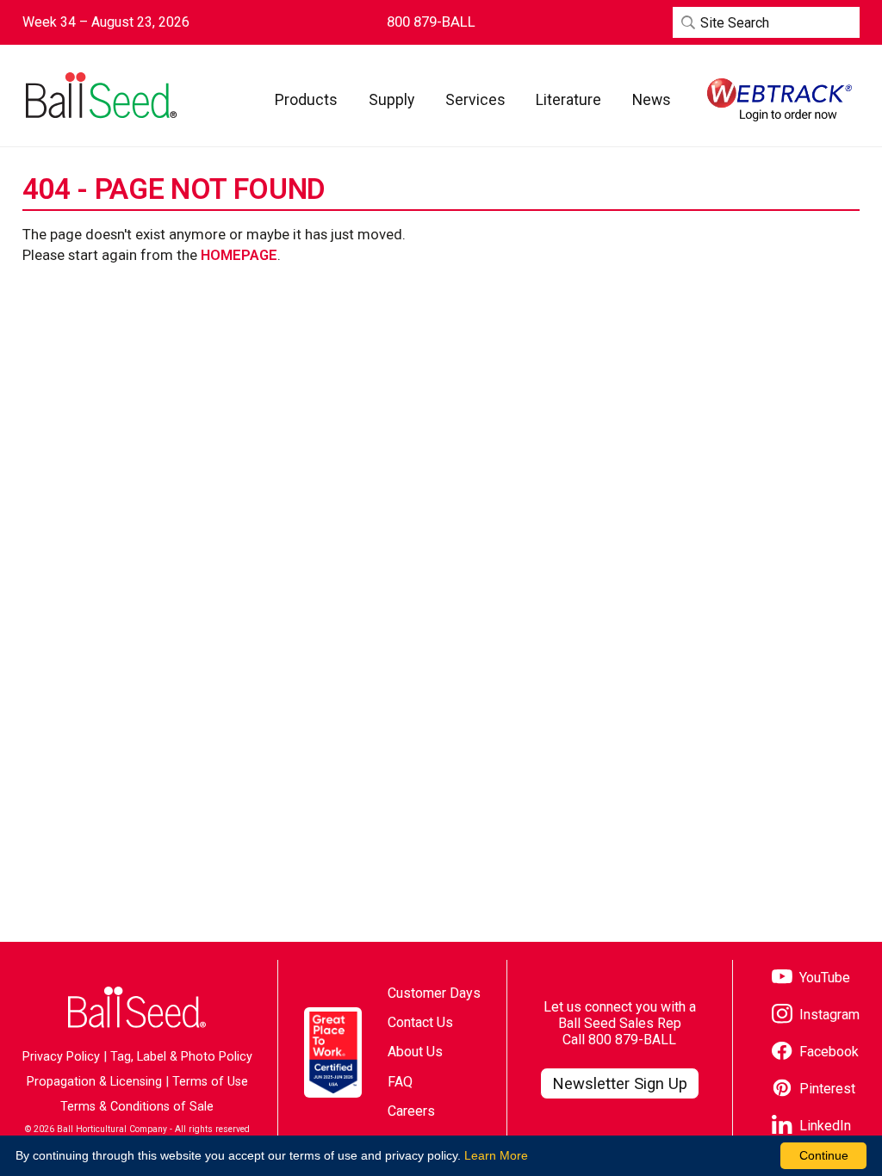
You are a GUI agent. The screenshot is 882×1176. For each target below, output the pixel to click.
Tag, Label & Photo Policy (181, 1056)
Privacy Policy (61, 1056)
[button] (306, 99)
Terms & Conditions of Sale (137, 1106)
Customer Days (434, 993)
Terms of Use (210, 1081)
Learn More (496, 1155)
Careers (411, 1111)
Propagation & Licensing (94, 1081)
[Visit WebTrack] (779, 100)
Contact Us (420, 1022)
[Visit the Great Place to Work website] (333, 1052)
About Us (415, 1051)
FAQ (400, 1082)
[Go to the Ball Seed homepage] (99, 95)
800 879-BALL (632, 1039)
